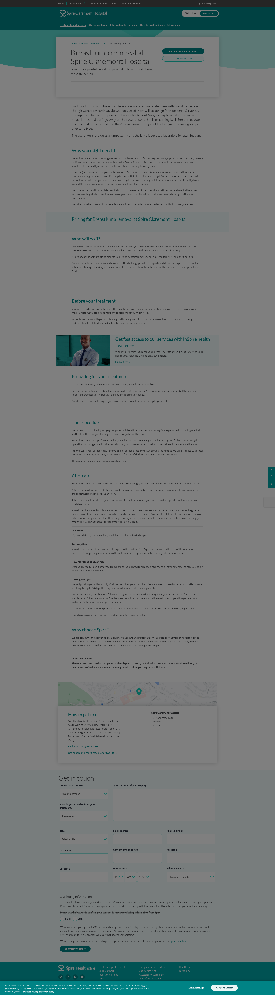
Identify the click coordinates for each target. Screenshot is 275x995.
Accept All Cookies (224, 987)
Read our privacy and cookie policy (38, 991)
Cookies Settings (196, 987)
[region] (137, 988)
